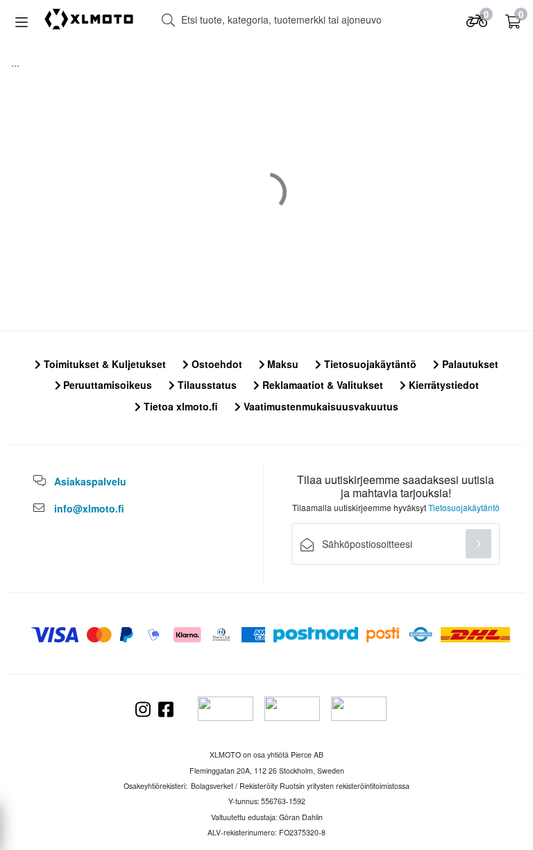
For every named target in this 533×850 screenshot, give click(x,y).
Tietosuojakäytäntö (368, 364)
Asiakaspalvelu (90, 481)
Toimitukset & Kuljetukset (103, 364)
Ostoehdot (215, 364)
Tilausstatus (206, 385)
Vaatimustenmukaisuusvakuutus (319, 406)
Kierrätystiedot (442, 385)
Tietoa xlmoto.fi (179, 406)
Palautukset (468, 364)
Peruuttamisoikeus (106, 385)
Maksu (281, 364)
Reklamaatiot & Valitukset (321, 385)
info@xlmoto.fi (89, 508)
